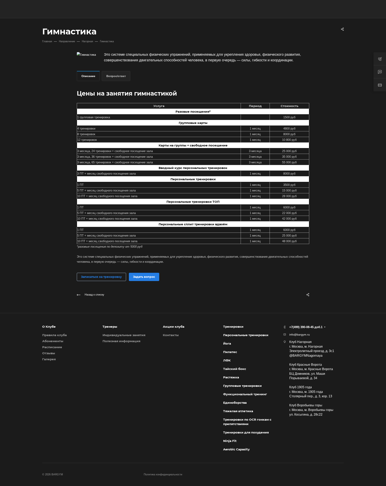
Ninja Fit (230, 441)
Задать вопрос (144, 277)
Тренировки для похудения (246, 432)
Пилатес (230, 352)
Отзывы (48, 353)
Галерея (49, 359)
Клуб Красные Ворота (305, 364)
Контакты (171, 335)
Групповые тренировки (242, 386)
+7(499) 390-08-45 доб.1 (313, 9)
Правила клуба (54, 335)
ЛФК (227, 360)
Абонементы (52, 341)
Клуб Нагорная (300, 342)
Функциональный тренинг (245, 394)
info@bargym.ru (299, 334)
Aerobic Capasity (236, 449)
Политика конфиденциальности (163, 474)
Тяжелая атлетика (238, 411)
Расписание (52, 347)
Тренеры (110, 326)
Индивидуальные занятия (124, 335)
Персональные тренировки (245, 335)
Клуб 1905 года (300, 387)
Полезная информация (121, 341)
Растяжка (231, 377)
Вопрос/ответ (116, 76)
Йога (227, 343)
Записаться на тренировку (101, 277)
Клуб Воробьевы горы (305, 405)
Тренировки (233, 326)
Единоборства (235, 403)
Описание (88, 76)
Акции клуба (173, 326)
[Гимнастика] (86, 54)
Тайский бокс (234, 369)
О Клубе (49, 326)
